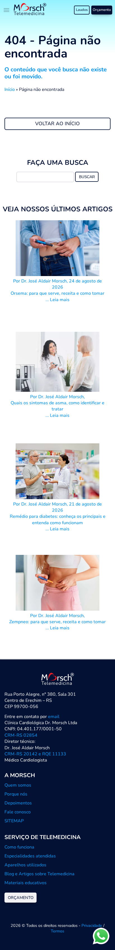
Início (9, 89)
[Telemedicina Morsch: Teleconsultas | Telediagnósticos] (30, 10)
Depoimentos (18, 803)
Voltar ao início (57, 123)
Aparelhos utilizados (25, 865)
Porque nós (15, 794)
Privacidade (92, 925)
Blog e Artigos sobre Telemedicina (39, 874)
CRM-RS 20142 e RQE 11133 (35, 754)
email (53, 717)
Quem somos (17, 785)
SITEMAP (14, 821)
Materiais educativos (25, 883)
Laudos (82, 9)
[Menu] (7, 10)
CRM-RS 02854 (20, 735)
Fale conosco (17, 812)
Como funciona (19, 847)
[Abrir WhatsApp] (101, 935)
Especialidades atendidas (30, 856)
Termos (57, 931)
